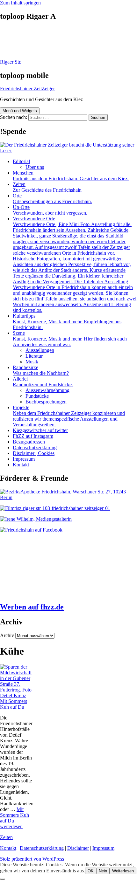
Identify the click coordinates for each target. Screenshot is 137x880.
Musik (31, 361)
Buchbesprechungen (46, 401)
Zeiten (47, 187)
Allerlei (43, 381)
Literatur (34, 356)
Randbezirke (41, 370)
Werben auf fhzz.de (32, 607)
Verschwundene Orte (74, 264)
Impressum (24, 459)
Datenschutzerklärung (35, 447)
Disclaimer (78, 848)
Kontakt (21, 464)
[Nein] (2, 879)
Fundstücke (37, 396)
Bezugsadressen (29, 441)
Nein (103, 871)
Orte (52, 198)
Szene (70, 338)
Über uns (34, 167)
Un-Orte (50, 210)
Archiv (7, 635)
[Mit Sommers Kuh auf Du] (17, 695)
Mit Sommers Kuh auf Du (13, 704)
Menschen (71, 175)
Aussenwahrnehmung (47, 390)
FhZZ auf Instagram (33, 436)
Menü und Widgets (20, 110)
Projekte (69, 416)
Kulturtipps (67, 321)
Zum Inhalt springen (20, 2)
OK (91, 871)
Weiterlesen (123, 871)
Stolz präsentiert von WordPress (32, 859)
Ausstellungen (39, 350)
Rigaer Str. (10, 62)
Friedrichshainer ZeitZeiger (27, 88)
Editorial (21, 161)
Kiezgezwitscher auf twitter (40, 430)
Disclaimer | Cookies (33, 453)
